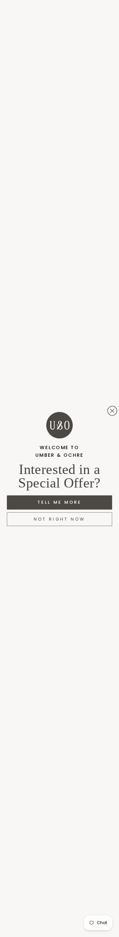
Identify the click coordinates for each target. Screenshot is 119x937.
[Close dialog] (112, 410)
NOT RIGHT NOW (59, 519)
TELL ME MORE (59, 502)
